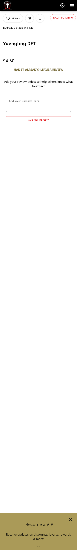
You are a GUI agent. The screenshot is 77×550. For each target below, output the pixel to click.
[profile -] (62, 5)
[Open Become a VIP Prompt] (38, 546)
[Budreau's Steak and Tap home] (20, 5)
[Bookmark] (40, 18)
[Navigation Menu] (72, 5)
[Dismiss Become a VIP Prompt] (70, 519)
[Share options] (29, 18)
